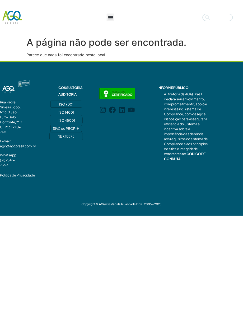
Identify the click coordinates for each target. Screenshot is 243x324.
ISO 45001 (66, 120)
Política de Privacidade (17, 175)
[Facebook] (112, 109)
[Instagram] (102, 109)
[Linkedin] (121, 109)
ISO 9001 (66, 104)
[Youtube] (131, 109)
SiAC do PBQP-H (66, 128)
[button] (110, 17)
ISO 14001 (66, 112)
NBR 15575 (66, 136)
